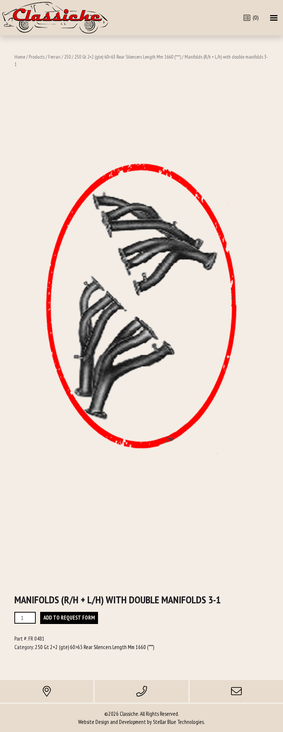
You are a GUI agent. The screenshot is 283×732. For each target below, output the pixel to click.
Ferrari (54, 56)
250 (67, 56)
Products (37, 56)
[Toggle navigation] (274, 18)
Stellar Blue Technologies (178, 721)
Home (19, 56)
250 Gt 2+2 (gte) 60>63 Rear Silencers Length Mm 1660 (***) (127, 56)
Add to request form (69, 617)
